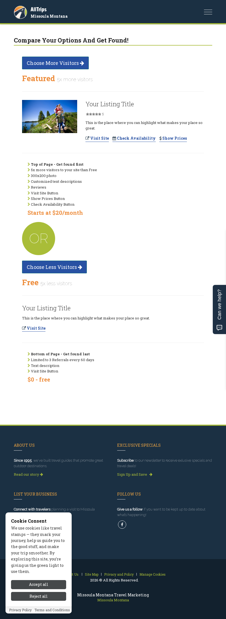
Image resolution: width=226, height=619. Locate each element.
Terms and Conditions (52, 610)
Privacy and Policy (119, 574)
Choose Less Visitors (52, 267)
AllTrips (39, 9)
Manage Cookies (152, 574)
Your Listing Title (109, 104)
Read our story (27, 474)
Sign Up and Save (132, 474)
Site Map (91, 574)
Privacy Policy (20, 610)
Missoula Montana (49, 16)
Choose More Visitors (53, 63)
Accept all (38, 584)
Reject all (38, 596)
